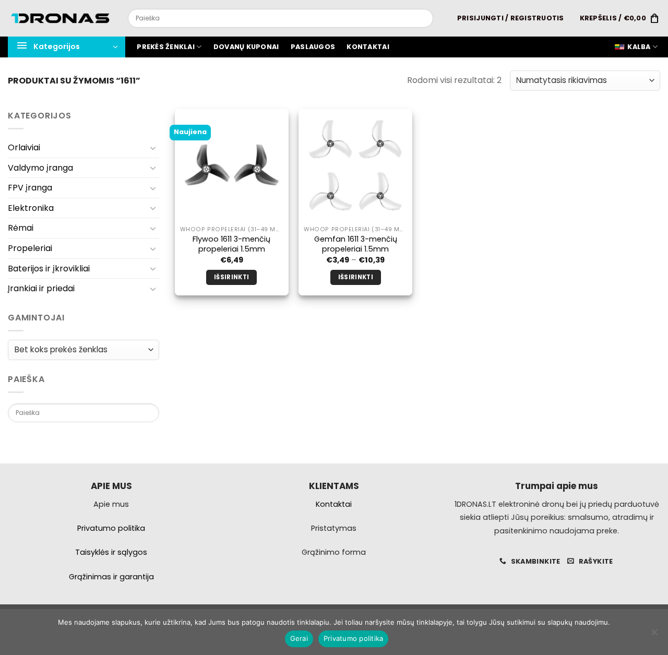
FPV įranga (30, 188)
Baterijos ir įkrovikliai (49, 269)
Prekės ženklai (166, 46)
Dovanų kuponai (246, 46)
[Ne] (654, 635)
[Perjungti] (153, 147)
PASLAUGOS (313, 46)
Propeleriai (30, 248)
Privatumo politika (354, 638)
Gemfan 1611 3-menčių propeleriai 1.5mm (355, 244)
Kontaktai (368, 46)
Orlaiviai (24, 147)
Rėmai (20, 228)
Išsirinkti (231, 277)
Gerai (299, 638)
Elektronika (31, 208)
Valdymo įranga (40, 168)
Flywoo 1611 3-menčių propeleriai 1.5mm (231, 244)
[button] (510, 18)
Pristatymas (333, 528)
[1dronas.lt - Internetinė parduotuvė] (60, 18)
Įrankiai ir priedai (41, 288)
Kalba (638, 46)
